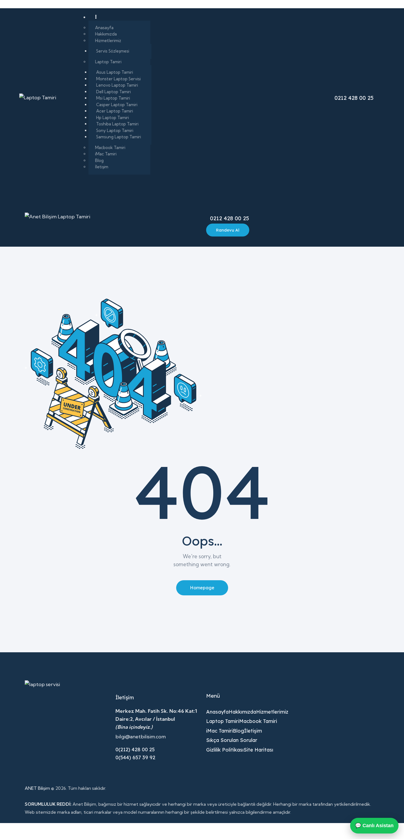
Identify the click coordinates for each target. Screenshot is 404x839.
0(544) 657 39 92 (135, 757)
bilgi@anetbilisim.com (140, 736)
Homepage (202, 587)
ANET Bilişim (37, 788)
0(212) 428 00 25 (135, 749)
